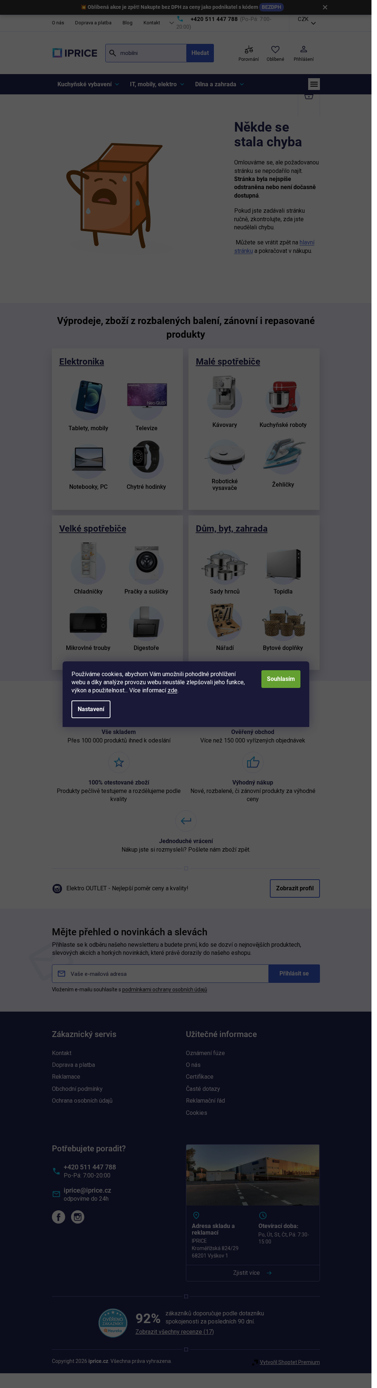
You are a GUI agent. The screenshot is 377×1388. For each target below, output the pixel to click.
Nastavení (91, 709)
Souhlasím (281, 678)
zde (172, 690)
